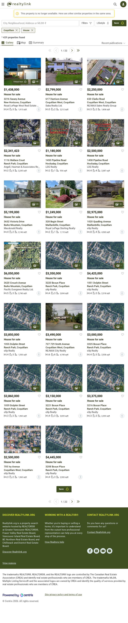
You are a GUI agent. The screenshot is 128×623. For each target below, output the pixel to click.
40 (37, 81)
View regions (9, 563)
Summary (38, 42)
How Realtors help (54, 542)
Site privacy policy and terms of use (63, 594)
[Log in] (123, 4)
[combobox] (40, 23)
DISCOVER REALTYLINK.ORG (18, 514)
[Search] (115, 4)
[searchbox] (38, 23)
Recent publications (112, 43)
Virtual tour (18, 82)
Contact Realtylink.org (98, 532)
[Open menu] (3, 4)
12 (120, 204)
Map (23, 42)
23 (37, 204)
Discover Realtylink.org (14, 551)
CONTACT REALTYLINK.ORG (103, 514)
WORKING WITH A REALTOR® (62, 514)
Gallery (9, 42)
